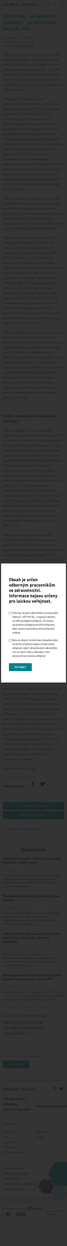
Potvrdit (20, 667)
